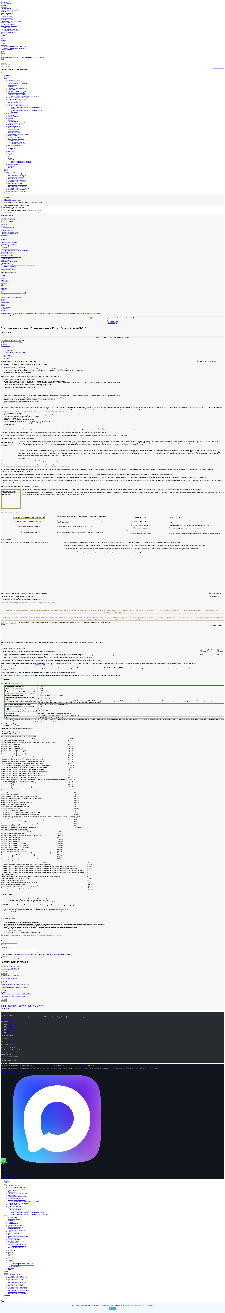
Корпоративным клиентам (12, 172)
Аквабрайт (4, 45)
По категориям (5, 2)
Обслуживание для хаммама (16, 189)
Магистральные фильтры (8, 11)
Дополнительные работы (8, 860)
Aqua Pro (3, 35)
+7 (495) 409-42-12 (13, 57)
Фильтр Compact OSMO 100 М (10, 969)
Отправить (4, 956)
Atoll (2, 42)
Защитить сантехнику (14, 104)
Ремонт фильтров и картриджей (17, 83)
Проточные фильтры (7, 13)
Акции (6, 170)
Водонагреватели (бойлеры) (9, 10)
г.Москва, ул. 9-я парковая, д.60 (11, 732)
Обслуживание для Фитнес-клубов (18, 188)
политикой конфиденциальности (56, 954)
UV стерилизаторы (6, 27)
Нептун (3, 53)
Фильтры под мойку (7, 3)
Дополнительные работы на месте (10, 789)
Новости (9, 1028)
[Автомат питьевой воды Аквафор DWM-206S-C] (16, 984)
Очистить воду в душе (14, 102)
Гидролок (4, 51)
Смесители (4, 7)
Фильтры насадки (6, 18)
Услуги (6, 78)
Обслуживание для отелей (16, 177)
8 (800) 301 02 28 (39, 665)
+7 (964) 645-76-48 (26, 57)
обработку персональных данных (25, 954)
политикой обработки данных (145, 1305)
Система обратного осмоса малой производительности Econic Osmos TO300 (78, 313)
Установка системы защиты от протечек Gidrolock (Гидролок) (30, 1214)
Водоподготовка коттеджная (17, 91)
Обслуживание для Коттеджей (17, 191)
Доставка (4, 57)
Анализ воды (12, 90)
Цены (6, 169)
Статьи (9, 1031)
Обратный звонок (12, 1024)
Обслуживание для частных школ (18, 186)
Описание (7, 355)
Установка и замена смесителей (17, 88)
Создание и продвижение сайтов (42, 1065)
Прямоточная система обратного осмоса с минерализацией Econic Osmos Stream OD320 (28, 313)
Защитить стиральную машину (17, 99)
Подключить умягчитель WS (16, 93)
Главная (6, 75)
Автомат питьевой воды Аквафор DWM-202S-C (15, 997)
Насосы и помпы (6, 23)
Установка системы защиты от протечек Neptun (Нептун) (28, 1212)
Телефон (4, 944)
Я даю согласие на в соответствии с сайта (37, 954)
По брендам (4, 34)
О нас (6, 77)
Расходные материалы (7, 24)
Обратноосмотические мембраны (11, 21)
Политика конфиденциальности (10, 1071)
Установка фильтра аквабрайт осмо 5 (15, 46)
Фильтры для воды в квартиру (17, 94)
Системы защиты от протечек (10, 29)
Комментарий (5, 948)
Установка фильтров (14, 80)
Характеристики (9, 357)
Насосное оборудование (8, 32)
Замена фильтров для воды (16, 82)
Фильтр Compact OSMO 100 (9, 978)
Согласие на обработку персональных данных (15, 1072)
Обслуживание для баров (15, 178)
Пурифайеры (4, 5)
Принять (112, 1308)
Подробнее (6, 1020)
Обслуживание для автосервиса (17, 175)
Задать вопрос (11, 1029)
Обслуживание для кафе (15, 174)
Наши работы (11, 1032)
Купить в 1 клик (5, 346)
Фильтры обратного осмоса (9, 15)
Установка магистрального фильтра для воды (25, 96)
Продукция (7, 113)
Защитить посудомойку (15, 101)
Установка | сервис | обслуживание (15, 352)
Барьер (3, 43)
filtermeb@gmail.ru (42, 899)
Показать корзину (218, 68)
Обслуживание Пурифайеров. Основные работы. (14, 829)
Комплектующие (6, 8)
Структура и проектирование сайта (75, 1065)
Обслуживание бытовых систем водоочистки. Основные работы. (18, 736)
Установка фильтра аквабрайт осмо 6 (15, 48)
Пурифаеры (11, 86)
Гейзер (3, 38)
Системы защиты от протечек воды (19, 105)
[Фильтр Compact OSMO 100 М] (10, 966)
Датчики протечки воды (11, 30)
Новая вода (4, 37)
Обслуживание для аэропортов (17, 185)
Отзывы (9, 1026)
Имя (2, 941)
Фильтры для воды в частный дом (18, 97)
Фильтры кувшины (6, 16)
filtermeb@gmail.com (38, 57)
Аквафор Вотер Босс (7, 50)
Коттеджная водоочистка (9, 26)
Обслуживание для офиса (15, 183)
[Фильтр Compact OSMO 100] (10, 975)
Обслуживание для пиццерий (16, 182)
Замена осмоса (12, 85)
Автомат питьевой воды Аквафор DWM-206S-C (15, 987)
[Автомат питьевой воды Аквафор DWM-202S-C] (16, 994)
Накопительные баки (7, 19)
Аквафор (3, 40)
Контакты (7, 193)
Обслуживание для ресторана (17, 180)
